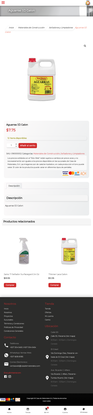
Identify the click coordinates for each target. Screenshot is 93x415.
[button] (85, 46)
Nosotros (8, 312)
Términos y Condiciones (14, 323)
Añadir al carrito (27, 145)
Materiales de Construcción (46, 153)
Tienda (47, 309)
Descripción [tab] (14, 186)
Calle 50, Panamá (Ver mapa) (63, 336)
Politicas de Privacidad (13, 327)
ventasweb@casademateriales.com (25, 366)
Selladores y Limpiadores (73, 153)
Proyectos (8, 316)
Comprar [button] (10, 285)
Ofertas (48, 312)
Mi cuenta (49, 316)
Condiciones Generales (13, 331)
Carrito (47, 320)
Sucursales (8, 320)
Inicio (6, 309)
